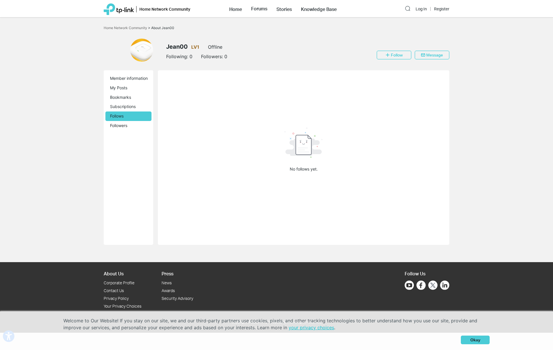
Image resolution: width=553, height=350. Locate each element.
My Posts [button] (118, 87)
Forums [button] (259, 8)
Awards (168, 290)
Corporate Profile (119, 282)
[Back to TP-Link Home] (119, 9)
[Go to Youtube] (409, 285)
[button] (236, 8)
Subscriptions (123, 106)
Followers (118, 125)
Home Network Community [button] (164, 9)
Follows (117, 115)
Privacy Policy (116, 298)
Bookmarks (120, 97)
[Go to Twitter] (433, 286)
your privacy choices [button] (311, 327)
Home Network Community (126, 28)
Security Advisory (177, 298)
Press (167, 273)
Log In (421, 9)
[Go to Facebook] (421, 285)
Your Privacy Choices (122, 306)
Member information (129, 78)
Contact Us (114, 290)
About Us (114, 273)
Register (441, 9)
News (167, 282)
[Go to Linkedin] (444, 285)
